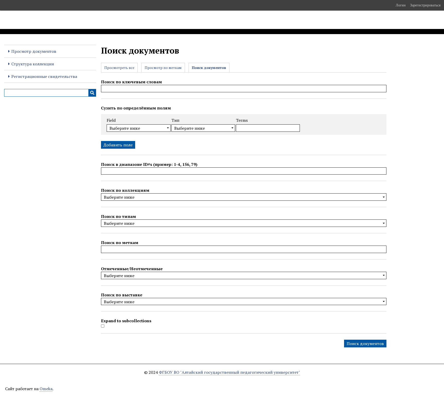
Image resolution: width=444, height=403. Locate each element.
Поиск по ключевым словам (131, 82)
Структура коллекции (32, 64)
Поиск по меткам (119, 242)
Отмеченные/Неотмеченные (132, 268)
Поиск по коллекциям (125, 190)
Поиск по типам (118, 216)
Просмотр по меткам (163, 67)
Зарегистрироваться (425, 5)
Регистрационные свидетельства (44, 76)
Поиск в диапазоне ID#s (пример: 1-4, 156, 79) (149, 164)
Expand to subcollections (126, 321)
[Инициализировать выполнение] (92, 93)
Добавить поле (118, 145)
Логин (401, 5)
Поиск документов (209, 67)
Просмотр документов (33, 51)
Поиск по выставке (121, 295)
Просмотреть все (119, 67)
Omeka (46, 388)
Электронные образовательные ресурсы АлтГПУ (96, 19)
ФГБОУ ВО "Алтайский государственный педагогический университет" (229, 372)
